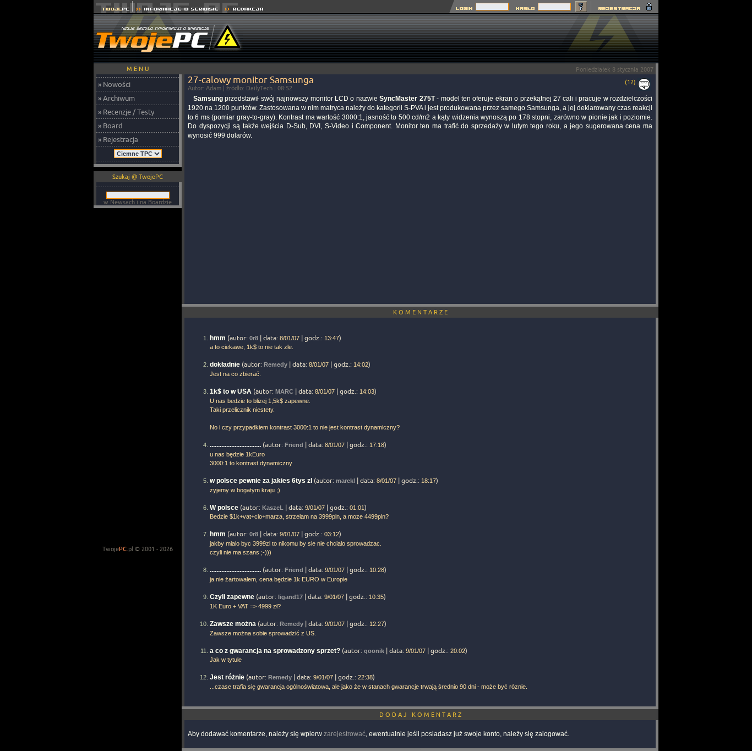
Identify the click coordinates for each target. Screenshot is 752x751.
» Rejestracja (118, 139)
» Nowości (114, 84)
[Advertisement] (458, 38)
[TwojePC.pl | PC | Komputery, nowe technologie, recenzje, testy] (113, 10)
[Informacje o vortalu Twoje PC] (177, 10)
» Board (110, 125)
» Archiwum (116, 98)
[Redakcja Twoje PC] (244, 10)
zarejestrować (345, 734)
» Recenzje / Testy (126, 112)
